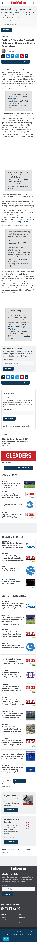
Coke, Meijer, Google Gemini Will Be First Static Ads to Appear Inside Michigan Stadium (12, 715)
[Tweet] (17, 56)
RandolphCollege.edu (25, 136)
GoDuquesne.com (22, 222)
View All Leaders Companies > (18, 468)
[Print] (3, 56)
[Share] (8, 56)
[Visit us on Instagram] (6, 908)
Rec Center (5, 437)
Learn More (11, 809)
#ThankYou (12, 329)
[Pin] (22, 56)
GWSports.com (6, 88)
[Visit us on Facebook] (2, 908)
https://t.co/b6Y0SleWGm (17, 259)
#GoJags (21, 327)
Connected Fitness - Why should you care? (10, 583)
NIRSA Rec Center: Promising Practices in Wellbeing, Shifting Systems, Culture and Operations (12, 770)
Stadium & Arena (7, 711)
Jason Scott (10, 50)
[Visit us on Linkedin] (10, 908)
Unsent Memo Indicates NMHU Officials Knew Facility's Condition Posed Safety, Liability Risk (11, 675)
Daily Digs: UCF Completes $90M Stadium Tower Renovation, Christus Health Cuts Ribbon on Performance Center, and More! (12, 516)
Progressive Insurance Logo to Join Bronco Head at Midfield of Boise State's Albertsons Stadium (12, 756)
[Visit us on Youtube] (14, 908)
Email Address (6, 20)
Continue (9, 419)
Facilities (5, 36)
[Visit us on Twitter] (18, 908)
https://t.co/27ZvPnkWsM (17, 179)
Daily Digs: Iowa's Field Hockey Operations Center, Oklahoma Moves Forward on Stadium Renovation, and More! (12, 688)
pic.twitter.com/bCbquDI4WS (18, 331)
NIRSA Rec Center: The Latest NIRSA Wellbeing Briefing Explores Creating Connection (14, 441)
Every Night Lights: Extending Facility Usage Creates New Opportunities (11, 485)
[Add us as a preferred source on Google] (26, 56)
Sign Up (6, 30)
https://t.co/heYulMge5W (17, 324)
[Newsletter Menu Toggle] (34, 3)
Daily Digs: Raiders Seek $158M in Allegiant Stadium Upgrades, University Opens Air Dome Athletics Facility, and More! (11, 702)
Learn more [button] (28, 934)
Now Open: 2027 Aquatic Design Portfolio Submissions (11, 505)
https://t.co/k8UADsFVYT (17, 243)
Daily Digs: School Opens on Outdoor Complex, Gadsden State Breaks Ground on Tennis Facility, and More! (11, 495)
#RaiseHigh (12, 99)
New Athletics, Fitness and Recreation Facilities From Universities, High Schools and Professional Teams (11, 729)
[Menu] (2, 3)
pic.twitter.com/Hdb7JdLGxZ (18, 101)
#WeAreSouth (13, 327)
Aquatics (4, 502)
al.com (12, 292)
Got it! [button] (6, 939)
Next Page (19, 781)
